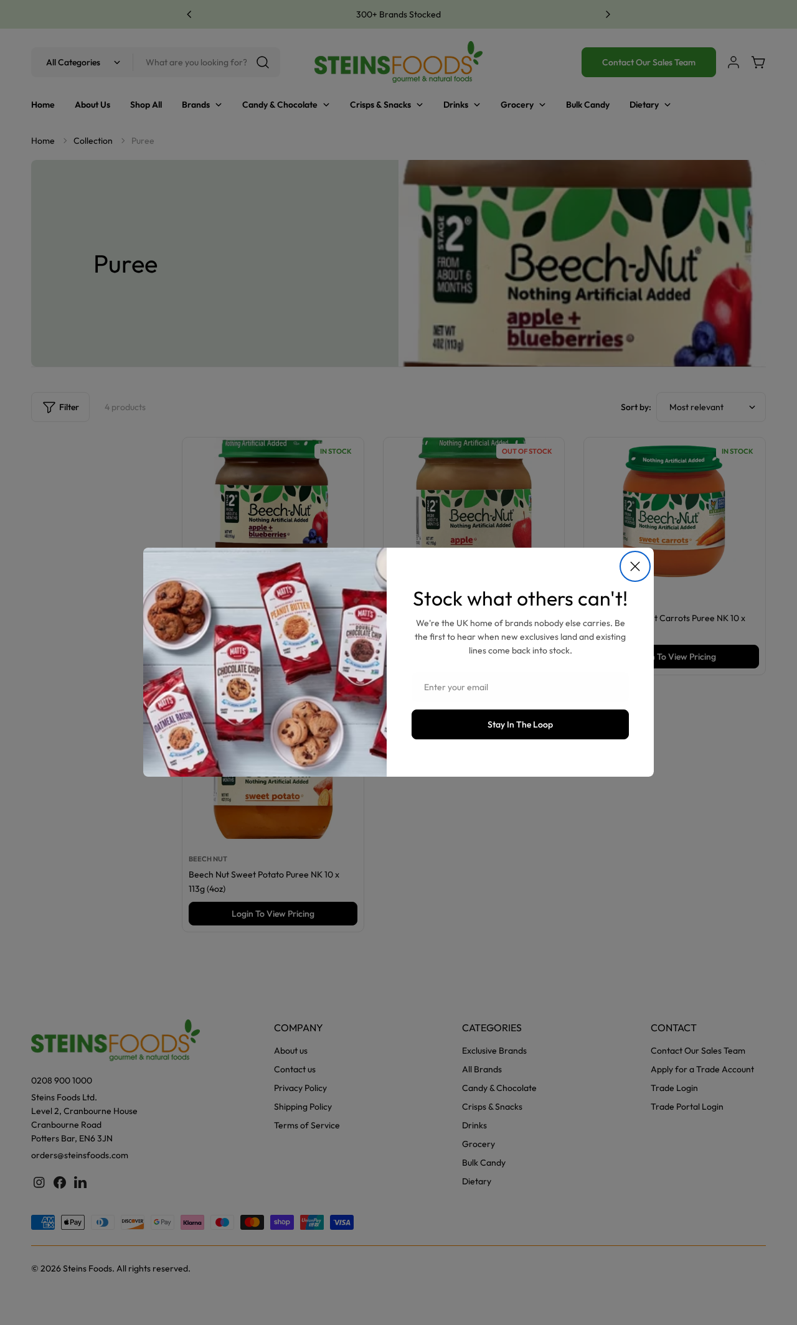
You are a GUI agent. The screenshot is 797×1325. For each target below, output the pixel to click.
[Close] (635, 566)
